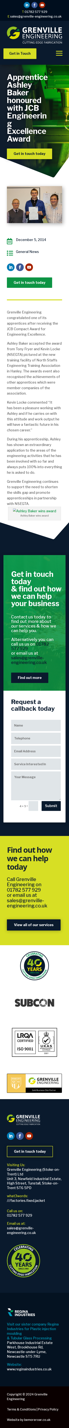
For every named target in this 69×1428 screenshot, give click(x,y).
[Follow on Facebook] (34, 5)
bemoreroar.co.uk (37, 1420)
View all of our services (33, 925)
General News (27, 252)
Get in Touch (20, 53)
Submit (51, 806)
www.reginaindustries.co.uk (29, 1369)
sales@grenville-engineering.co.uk (27, 903)
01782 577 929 (24, 890)
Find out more (30, 678)
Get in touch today (29, 154)
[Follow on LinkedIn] (27, 5)
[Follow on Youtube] (42, 5)
